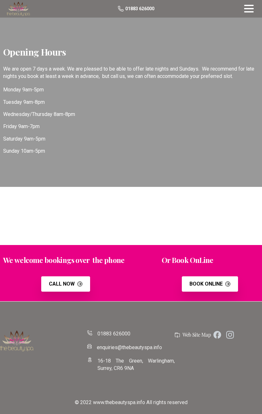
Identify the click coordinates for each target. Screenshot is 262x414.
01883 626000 (139, 8)
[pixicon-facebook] (217, 334)
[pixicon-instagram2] (230, 334)
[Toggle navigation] (249, 8)
